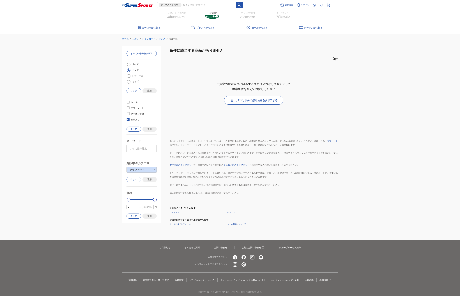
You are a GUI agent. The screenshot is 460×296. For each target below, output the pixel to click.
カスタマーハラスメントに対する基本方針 (240, 280)
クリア (133, 90)
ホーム (125, 38)
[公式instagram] (252, 257)
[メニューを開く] (335, 5)
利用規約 (132, 280)
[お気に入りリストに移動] (321, 5)
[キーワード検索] (239, 5)
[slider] (128, 199)
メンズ (162, 38)
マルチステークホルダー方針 (285, 280)
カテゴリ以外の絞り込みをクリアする (256, 100)
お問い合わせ (220, 247)
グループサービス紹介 (290, 247)
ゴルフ (135, 38)
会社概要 (309, 280)
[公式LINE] (244, 264)
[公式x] (235, 257)
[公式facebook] (244, 257)
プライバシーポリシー (200, 280)
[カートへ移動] (328, 5)
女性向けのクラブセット (181, 164)
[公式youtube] (261, 257)
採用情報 (323, 280)
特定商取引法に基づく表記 (156, 280)
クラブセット (148, 38)
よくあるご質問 (192, 247)
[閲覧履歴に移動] (314, 5)
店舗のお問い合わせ (251, 247)
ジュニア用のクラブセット (236, 164)
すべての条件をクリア (141, 53)
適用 (149, 90)
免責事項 (179, 280)
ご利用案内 (164, 247)
